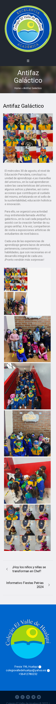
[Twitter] (33, 697)
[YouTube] (39, 697)
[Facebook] (17, 697)
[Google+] (23, 697)
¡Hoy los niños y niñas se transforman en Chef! (29, 569)
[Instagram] (28, 697)
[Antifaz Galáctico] (28, 138)
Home (17, 88)
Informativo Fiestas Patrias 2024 (25, 585)
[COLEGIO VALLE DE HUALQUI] (28, 28)
